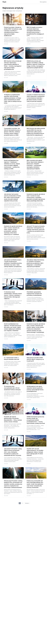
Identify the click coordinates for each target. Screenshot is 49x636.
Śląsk (4, 2)
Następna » (27, 503)
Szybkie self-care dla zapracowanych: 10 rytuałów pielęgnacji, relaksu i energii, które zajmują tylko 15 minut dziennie (35, 452)
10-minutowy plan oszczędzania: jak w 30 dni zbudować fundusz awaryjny (12, 388)
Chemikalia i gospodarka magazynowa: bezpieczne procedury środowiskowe (34, 293)
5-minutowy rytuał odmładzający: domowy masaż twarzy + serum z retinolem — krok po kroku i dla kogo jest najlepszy (13, 295)
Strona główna (43, 1)
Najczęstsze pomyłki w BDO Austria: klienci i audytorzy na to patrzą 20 (35, 359)
